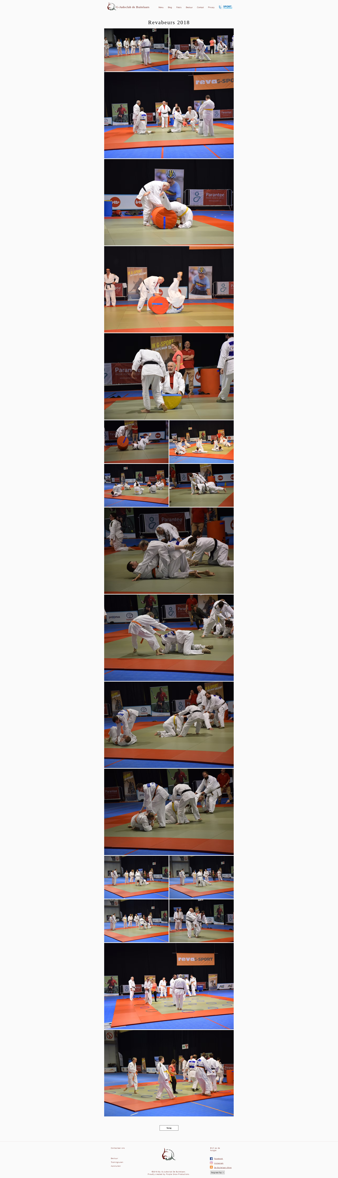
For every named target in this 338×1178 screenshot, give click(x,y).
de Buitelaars (140, 7)
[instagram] (211, 1162)
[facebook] (211, 1158)
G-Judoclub (124, 7)
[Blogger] (211, 1167)
